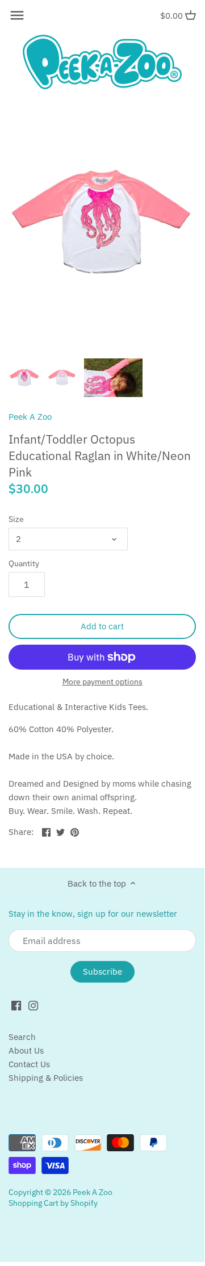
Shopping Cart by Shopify (53, 1203)
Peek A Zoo (30, 416)
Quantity (24, 563)
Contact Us (29, 1064)
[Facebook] (16, 1005)
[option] (24, 378)
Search (22, 1036)
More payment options (102, 682)
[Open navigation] (17, 15)
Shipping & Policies (46, 1077)
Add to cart (102, 626)
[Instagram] (33, 1005)
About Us (26, 1050)
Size (16, 519)
